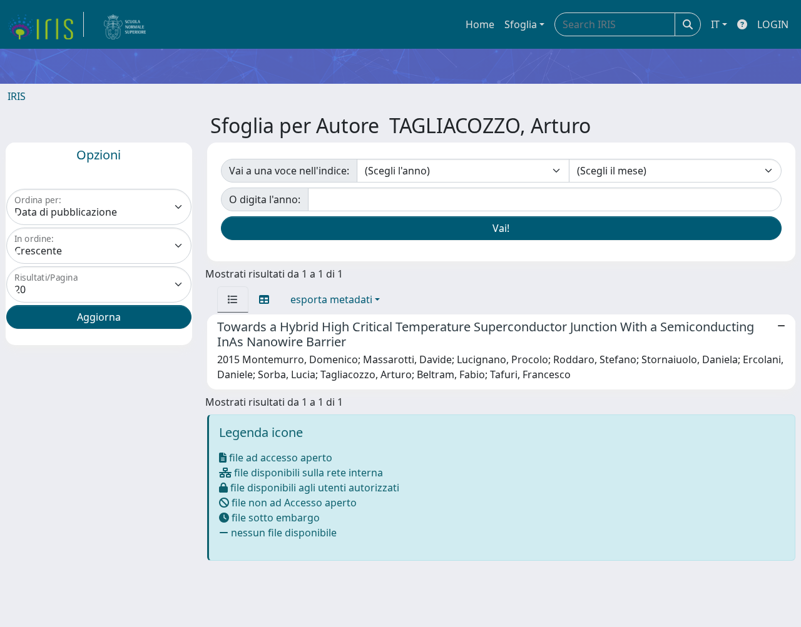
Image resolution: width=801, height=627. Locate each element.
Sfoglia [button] (520, 24)
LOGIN (772, 24)
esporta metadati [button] (331, 299)
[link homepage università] (125, 24)
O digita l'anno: (264, 199)
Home (480, 24)
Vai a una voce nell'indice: (289, 171)
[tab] (232, 299)
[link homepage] (46, 24)
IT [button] (715, 24)
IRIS (17, 96)
